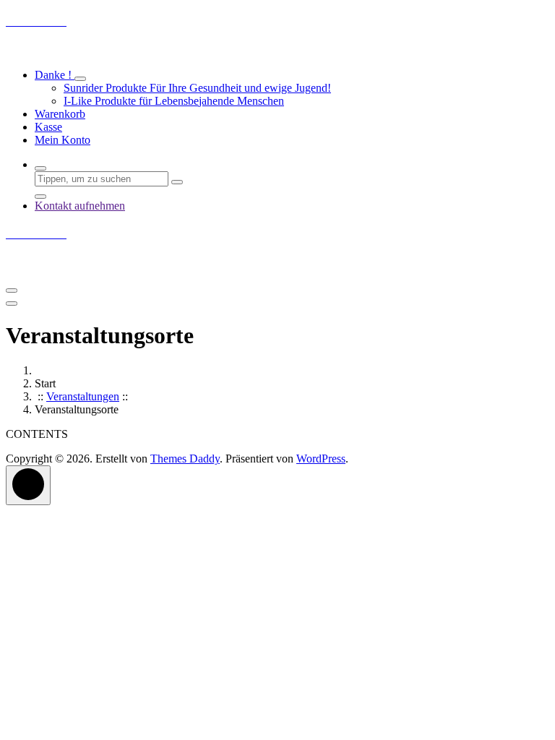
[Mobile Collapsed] (80, 79)
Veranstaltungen (82, 396)
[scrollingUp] (28, 485)
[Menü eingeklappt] (11, 290)
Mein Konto (62, 140)
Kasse (48, 127)
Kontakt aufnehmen (80, 205)
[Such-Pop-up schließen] (40, 196)
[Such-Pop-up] (40, 168)
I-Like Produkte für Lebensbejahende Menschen (174, 101)
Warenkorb (60, 114)
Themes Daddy (185, 458)
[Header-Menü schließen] (11, 303)
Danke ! (54, 75)
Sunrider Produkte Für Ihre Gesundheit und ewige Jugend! (197, 88)
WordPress (320, 458)
